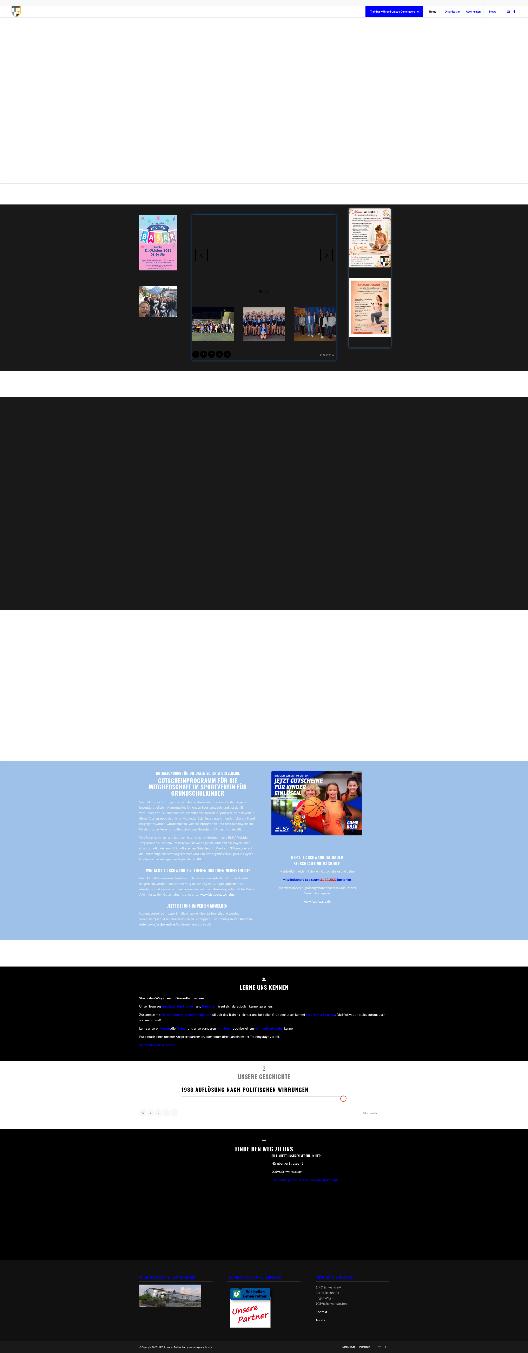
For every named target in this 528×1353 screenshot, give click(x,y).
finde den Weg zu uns (264, 1149)
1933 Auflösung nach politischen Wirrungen (245, 1089)
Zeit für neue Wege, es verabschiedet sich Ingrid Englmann (263, 247)
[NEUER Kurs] (370, 237)
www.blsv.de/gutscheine (217, 894)
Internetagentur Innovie (200, 1347)
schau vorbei (264, 703)
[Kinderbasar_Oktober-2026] (158, 243)
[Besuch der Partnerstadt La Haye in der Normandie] (213, 324)
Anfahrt (321, 1320)
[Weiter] (326, 255)
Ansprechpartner (188, 1036)
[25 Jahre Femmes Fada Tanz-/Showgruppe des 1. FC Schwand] (158, 301)
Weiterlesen (264, 262)
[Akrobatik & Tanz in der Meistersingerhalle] (264, 324)
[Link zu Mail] (508, 11)
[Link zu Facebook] (514, 11)
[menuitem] (394, 11)
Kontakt (321, 1312)
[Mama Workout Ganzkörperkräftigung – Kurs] (370, 307)
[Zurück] (201, 255)
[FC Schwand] (16, 11)
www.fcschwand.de (161, 924)
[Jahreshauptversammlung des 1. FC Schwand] (315, 324)
